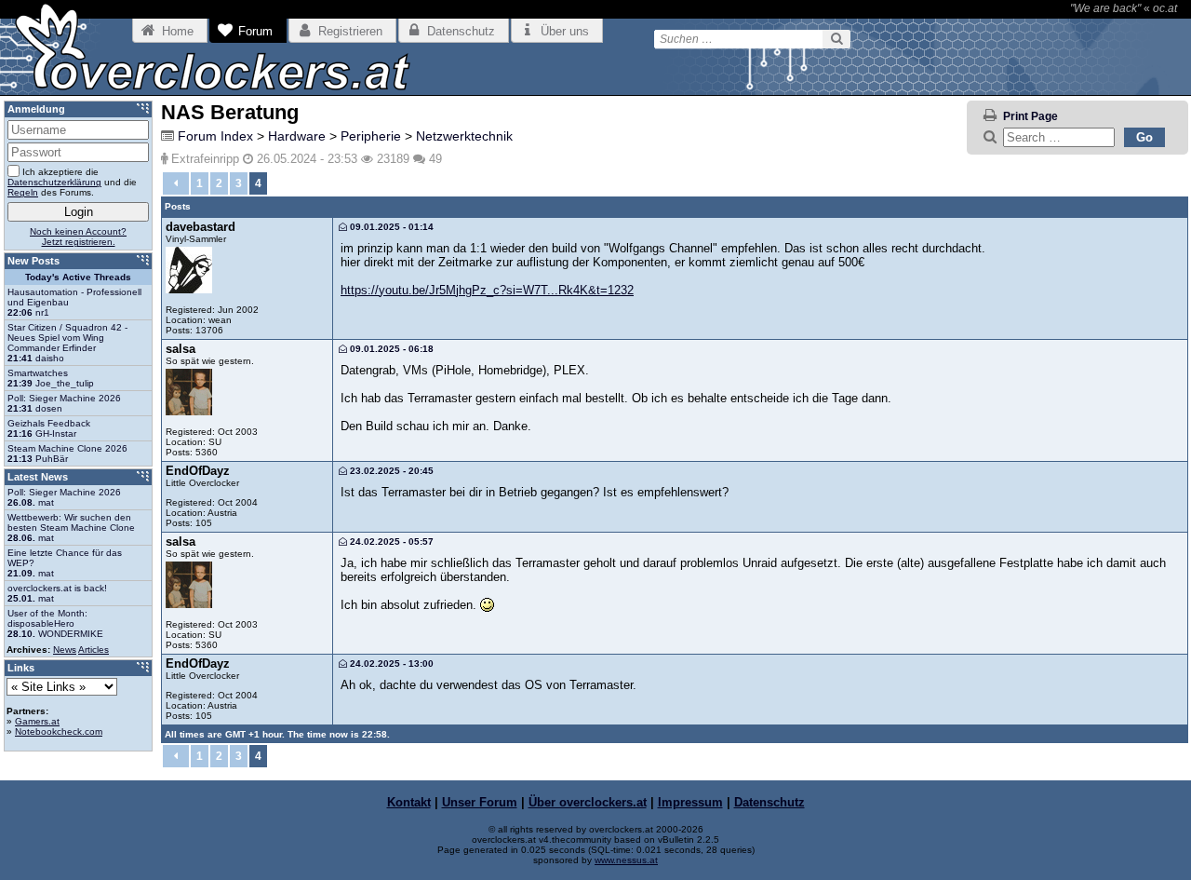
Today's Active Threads (78, 277)
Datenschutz (769, 802)
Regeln (22, 192)
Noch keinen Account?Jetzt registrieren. (78, 236)
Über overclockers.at (588, 802)
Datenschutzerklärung (54, 182)
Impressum (690, 802)
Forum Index (215, 136)
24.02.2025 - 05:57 (390, 541)
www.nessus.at (626, 860)
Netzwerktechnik (464, 136)
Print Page (1030, 116)
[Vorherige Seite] (176, 183)
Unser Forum (479, 802)
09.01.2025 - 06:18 (390, 349)
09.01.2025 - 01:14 (390, 227)
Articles (93, 649)
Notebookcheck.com (58, 731)
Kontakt (409, 802)
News (64, 649)
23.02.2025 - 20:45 (390, 471)
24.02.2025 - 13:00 (390, 663)
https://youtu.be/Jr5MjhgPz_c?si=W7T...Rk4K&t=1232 (487, 290)
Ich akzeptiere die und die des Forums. (72, 182)
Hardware (297, 136)
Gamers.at (37, 721)
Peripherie (371, 136)
